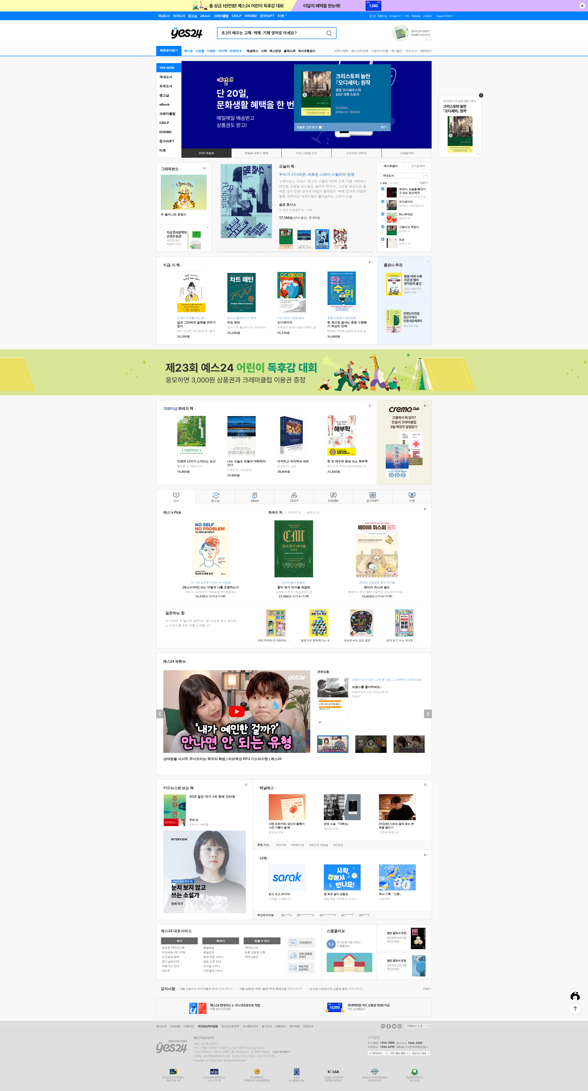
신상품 (200, 51)
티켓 (162, 150)
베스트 (188, 51)
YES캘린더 (301, 942)
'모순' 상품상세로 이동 (404, 243)
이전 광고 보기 (426, 39)
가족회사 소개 (418, 1026)
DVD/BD (165, 132)
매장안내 (235, 51)
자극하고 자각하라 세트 (293, 461)
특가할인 (397, 51)
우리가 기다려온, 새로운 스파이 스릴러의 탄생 (316, 174)
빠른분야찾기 (169, 50)
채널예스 (267, 788)
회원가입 (382, 16)
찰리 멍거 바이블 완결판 (293, 587)
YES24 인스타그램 (399, 1026)
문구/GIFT (166, 141)
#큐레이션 (297, 845)
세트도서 (313, 512)
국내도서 (165, 77)
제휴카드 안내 (170, 966)
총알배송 (208, 947)
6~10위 (394, 183)
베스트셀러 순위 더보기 (423, 183)
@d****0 (364, 915)
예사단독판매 (359, 51)
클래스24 (289, 51)
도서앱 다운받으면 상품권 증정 (336, 988)
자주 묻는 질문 (399, 1053)
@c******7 (347, 915)
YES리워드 (301, 955)
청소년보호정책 (230, 1026)
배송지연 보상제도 (301, 968)
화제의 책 (178, 408)
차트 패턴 (233, 322)
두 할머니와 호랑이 (174, 214)
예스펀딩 (275, 51)
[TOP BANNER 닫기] (582, 5)
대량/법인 (426, 51)
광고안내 (267, 1026)
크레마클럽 (167, 113)
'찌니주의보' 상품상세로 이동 (404, 218)
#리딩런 (338, 845)
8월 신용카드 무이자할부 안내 (207, 988)
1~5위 (383, 183)
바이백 (222, 51)
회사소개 (161, 1026)
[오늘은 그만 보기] (480, 96)
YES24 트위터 (394, 1026)
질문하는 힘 (175, 613)
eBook (164, 104)
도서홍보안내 (250, 1026)
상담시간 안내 (420, 1053)
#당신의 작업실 (318, 845)
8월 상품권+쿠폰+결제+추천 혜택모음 (271, 988)
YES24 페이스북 (388, 1026)
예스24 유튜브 (174, 661)
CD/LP (164, 123)
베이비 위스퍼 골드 (377, 587)
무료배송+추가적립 (174, 952)
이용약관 (189, 1026)
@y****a (286, 915)
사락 (264, 51)
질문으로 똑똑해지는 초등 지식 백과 (323, 640)
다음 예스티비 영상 (428, 714)
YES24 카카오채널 (383, 1026)
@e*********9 (327, 915)
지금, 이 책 (171, 265)
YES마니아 (251, 947)
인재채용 (175, 1026)
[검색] (329, 33)
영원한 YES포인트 (173, 947)
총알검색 (208, 952)
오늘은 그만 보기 (307, 127)
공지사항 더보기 (427, 988)
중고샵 (164, 95)
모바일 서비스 (211, 966)
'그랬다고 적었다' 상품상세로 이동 (404, 231)
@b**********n (305, 915)
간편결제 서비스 (213, 970)
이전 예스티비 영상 (160, 714)
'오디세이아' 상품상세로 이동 (404, 205)
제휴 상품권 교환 (255, 952)
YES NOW (166, 68)
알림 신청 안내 (212, 961)
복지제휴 (294, 1026)
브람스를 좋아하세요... (367, 687)
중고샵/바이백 (170, 961)
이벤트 (211, 51)
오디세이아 (284, 322)
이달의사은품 (379, 51)
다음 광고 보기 (430, 39)
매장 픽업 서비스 (213, 957)
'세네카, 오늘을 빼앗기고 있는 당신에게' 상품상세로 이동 (404, 193)
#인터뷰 (281, 845)
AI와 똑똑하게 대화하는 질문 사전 (278, 640)
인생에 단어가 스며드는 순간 (196, 461)
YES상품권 (251, 957)
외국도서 (165, 86)
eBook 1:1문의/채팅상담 (411, 1047)
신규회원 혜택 (170, 957)
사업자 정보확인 (280, 1051)
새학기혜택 (341, 51)
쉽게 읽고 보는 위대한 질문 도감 (406, 640)
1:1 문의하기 (378, 1053)
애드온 (166, 970)
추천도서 (411, 51)
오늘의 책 (286, 166)
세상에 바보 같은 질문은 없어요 (363, 640)
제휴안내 (280, 1026)
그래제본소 (170, 169)
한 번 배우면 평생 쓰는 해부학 (347, 461)
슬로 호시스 (287, 204)
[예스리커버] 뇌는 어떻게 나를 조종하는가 (211, 587)
